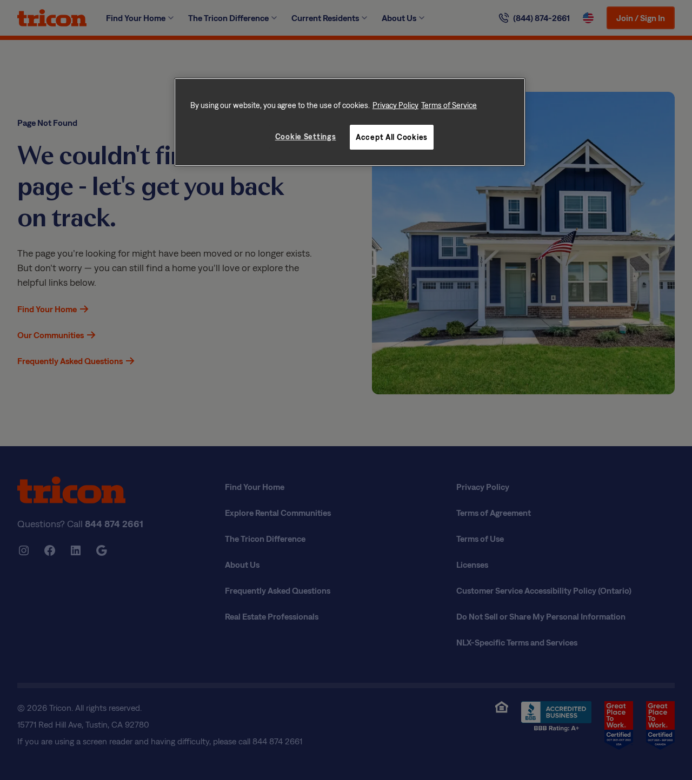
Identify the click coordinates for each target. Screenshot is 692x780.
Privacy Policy (395, 105)
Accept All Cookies (392, 137)
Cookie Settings (305, 136)
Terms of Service (449, 105)
